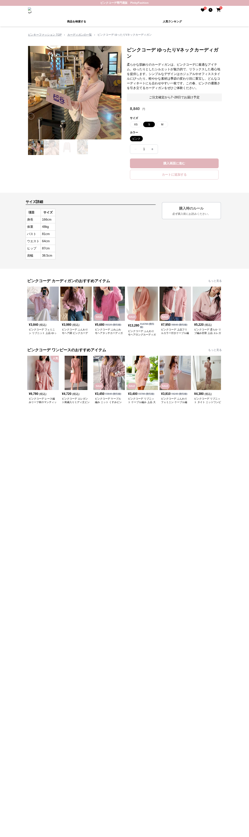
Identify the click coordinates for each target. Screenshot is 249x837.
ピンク (136, 138)
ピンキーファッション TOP (45, 34)
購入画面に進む (174, 163)
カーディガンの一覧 (79, 34)
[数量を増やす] (152, 149)
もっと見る (215, 280)
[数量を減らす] (135, 149)
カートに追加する (174, 174)
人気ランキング (172, 21)
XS (136, 124)
